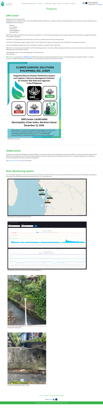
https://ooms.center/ (14, 160)
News (54, 3)
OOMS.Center (27, 57)
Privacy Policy (52, 395)
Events (59, 3)
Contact (72, 3)
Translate (99, 4)
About (40, 3)
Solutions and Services (29, 3)
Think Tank (48, 3)
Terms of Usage (43, 395)
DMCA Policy (60, 395)
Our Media (65, 3)
